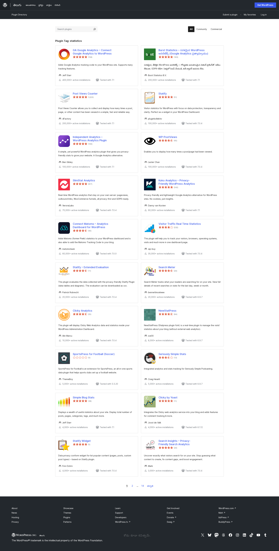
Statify (163, 93)
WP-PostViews (168, 137)
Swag (171, 522)
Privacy (15, 522)
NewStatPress (167, 310)
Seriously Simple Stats (172, 354)
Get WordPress (265, 5)
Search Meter (167, 267)
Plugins (66, 517)
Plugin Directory (19, 14)
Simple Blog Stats (83, 397)
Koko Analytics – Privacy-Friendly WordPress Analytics (177, 182)
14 (142, 485)
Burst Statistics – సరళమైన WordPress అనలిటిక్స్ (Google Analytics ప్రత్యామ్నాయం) (183, 52)
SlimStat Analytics (84, 180)
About (14, 508)
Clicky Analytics (82, 310)
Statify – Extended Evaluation (91, 267)
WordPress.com (227, 508)
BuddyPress (226, 522)
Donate (171, 517)
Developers (120, 517)
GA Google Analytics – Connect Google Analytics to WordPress (92, 52)
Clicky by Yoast (168, 397)
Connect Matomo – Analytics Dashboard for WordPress (90, 225)
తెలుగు (42, 535)
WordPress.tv (122, 522)
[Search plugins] (95, 29)
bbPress (224, 517)
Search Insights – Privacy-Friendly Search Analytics (174, 442)
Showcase (68, 508)
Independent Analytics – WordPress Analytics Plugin (90, 138)
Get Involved (173, 508)
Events (170, 513)
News (14, 513)
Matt (222, 513)
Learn (117, 508)
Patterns (67, 522)
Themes (67, 513)
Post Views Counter (85, 93)
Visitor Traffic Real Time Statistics (180, 223)
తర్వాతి (150, 486)
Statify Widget (82, 440)
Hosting (15, 517)
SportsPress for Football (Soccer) (94, 354)
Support (119, 513)
